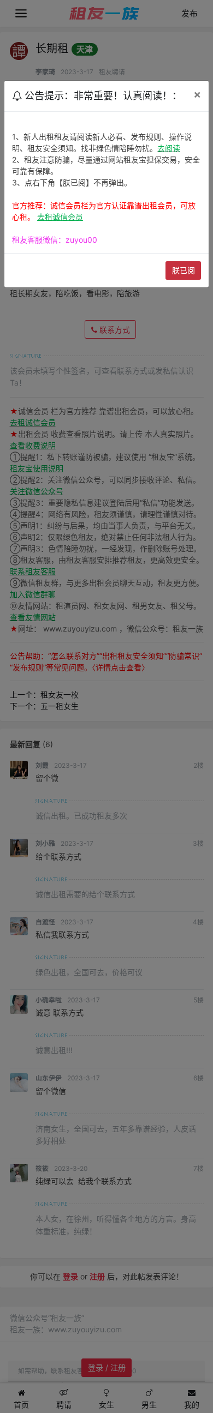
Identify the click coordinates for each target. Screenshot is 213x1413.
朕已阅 (183, 270)
